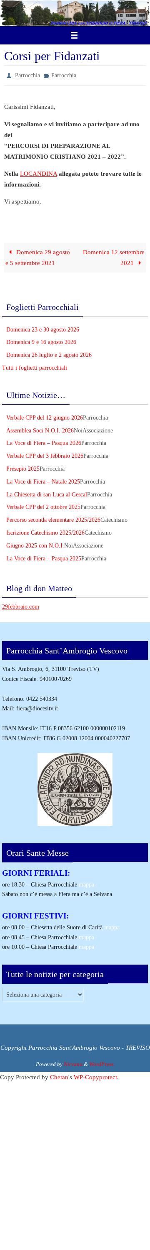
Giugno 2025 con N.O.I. (35, 543)
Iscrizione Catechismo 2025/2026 (45, 531)
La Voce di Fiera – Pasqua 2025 (43, 556)
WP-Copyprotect (95, 1074)
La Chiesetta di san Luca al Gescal (46, 492)
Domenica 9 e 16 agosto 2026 (41, 340)
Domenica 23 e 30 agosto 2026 (42, 327)
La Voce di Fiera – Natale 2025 (43, 479)
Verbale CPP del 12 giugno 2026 (44, 416)
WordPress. (102, 1062)
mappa (86, 882)
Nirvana (73, 1062)
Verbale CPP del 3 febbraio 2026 (44, 454)
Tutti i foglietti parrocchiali (34, 366)
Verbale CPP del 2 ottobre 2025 (43, 505)
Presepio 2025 (23, 467)
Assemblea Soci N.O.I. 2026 (40, 428)
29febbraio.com (20, 605)
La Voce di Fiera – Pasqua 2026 (43, 441)
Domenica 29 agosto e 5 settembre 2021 (37, 255)
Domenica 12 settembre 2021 (114, 255)
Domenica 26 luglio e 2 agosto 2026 (49, 353)
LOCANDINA (38, 171)
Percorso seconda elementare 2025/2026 (53, 518)
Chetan (59, 1074)
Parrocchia (27, 74)
